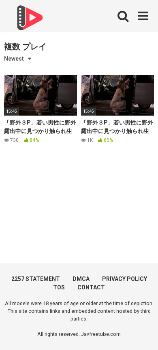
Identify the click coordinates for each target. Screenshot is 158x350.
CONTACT (91, 287)
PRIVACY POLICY (124, 279)
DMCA (81, 279)
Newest (14, 58)
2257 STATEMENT (35, 279)
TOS (59, 287)
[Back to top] (143, 333)
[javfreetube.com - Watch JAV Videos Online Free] (28, 21)
